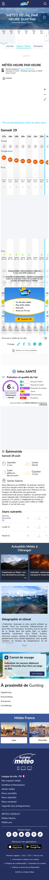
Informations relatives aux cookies (25, 859)
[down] (24, 645)
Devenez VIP (26, 319)
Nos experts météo (11, 780)
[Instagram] (27, 834)
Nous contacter (9, 801)
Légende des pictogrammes (16, 805)
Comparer (38, 46)
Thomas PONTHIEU (26, 69)
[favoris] (44, 17)
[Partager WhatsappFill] (40, 344)
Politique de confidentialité (15, 863)
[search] (45, 4)
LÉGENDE (9, 78)
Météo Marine (8, 818)
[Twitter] (15, 834)
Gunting (24, 9)
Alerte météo (8, 789)
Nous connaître (9, 793)
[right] (46, 36)
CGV (29, 855)
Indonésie (9, 9)
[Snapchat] (21, 834)
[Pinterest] (33, 834)
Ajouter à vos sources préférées (26, 350)
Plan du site (38, 855)
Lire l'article (37, 673)
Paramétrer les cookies (37, 863)
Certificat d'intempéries (13, 784)
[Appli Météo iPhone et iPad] (15, 847)
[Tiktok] (40, 834)
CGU (23, 855)
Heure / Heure (24, 46)
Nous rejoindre (9, 797)
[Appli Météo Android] (33, 847)
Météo (2, 9)
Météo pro (7, 822)
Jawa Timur (16, 9)
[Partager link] (18, 344)
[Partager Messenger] (34, 344)
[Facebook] (8, 834)
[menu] (4, 4)
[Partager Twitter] (29, 344)
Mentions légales (12, 855)
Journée (10, 46)
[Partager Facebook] (24, 344)
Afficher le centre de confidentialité (25, 867)
